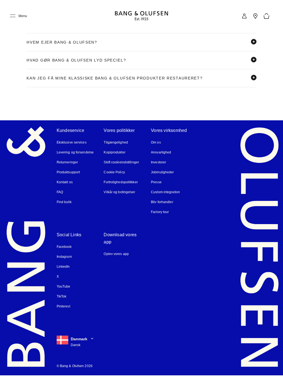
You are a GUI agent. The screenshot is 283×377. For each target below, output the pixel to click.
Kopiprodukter (114, 152)
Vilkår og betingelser (119, 192)
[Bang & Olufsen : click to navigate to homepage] (141, 16)
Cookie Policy (114, 172)
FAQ (60, 192)
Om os (156, 142)
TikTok (62, 296)
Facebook (64, 247)
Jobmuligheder (162, 172)
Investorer (158, 162)
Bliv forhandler (162, 202)
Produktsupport (68, 172)
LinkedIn (63, 267)
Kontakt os (65, 182)
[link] (244, 16)
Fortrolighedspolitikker (121, 182)
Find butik (64, 202)
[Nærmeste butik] (255, 16)
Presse (156, 182)
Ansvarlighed (161, 152)
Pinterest (63, 306)
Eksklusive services (72, 142)
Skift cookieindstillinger (121, 162)
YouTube (63, 286)
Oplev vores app (116, 254)
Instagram (64, 257)
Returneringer (67, 162)
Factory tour (160, 212)
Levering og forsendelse (75, 152)
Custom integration (165, 192)
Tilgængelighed (116, 142)
